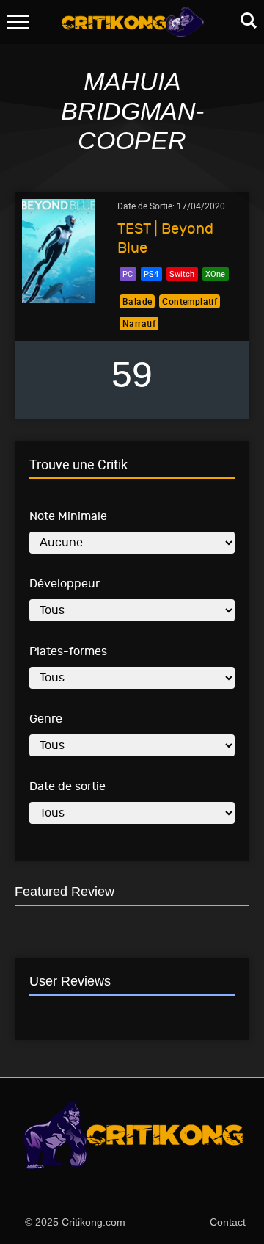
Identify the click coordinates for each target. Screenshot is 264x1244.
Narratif (138, 323)
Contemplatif (189, 301)
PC (127, 273)
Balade (137, 301)
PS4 (151, 273)
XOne (215, 273)
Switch (181, 273)
